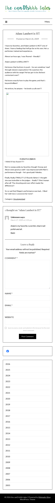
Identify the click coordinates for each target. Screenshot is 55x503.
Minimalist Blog (44, 497)
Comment (11, 258)
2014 (8, 433)
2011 (8, 451)
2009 (8, 462)
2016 (8, 422)
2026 (8, 364)
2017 (8, 416)
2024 (8, 375)
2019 (8, 404)
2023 (8, 381)
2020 (8, 399)
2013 (8, 439)
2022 (8, 387)
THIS (31, 159)
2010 (8, 456)
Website (9, 317)
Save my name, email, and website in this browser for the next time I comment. (29, 329)
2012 (8, 445)
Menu (47, 21)
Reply (13, 233)
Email (8, 305)
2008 (8, 468)
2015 (8, 427)
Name (8, 293)
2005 (8, 485)
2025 (8, 370)
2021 (8, 393)
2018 (8, 410)
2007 (8, 474)
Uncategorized (19, 199)
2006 (8, 479)
